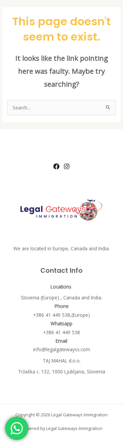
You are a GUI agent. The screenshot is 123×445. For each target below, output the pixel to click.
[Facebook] (56, 166)
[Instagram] (67, 166)
